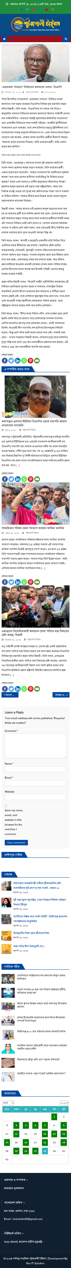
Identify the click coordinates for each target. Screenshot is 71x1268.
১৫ (54, 1134)
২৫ (16, 1151)
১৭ (7, 1142)
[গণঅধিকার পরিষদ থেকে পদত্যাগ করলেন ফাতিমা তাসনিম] (36, 503)
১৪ (44, 1134)
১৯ (25, 1142)
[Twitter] (11, 361)
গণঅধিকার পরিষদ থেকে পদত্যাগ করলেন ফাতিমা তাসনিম (33, 528)
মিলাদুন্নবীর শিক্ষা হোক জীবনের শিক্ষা (31, 933)
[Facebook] (5, 361)
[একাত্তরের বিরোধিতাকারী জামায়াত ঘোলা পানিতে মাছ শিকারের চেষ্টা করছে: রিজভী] (36, 606)
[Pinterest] (30, 361)
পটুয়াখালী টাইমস (32, 92)
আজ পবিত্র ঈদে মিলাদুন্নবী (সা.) (28, 946)
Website (9, 791)
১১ (16, 1134)
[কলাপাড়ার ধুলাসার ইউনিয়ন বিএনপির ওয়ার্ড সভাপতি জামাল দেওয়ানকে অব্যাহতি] (36, 397)
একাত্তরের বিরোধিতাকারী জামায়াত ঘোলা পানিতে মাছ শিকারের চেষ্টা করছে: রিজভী (35, 633)
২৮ (44, 1151)
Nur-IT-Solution (35, 1263)
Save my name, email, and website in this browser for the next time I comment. (14, 822)
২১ (44, 1142)
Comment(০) (50, 92)
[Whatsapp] (24, 361)
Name (9, 763)
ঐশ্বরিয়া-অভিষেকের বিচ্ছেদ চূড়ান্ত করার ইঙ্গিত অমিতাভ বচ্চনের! (62, 694)
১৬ (63, 1134)
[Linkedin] (17, 361)
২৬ (25, 1151)
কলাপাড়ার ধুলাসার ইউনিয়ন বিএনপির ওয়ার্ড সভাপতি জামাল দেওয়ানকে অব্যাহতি (34, 423)
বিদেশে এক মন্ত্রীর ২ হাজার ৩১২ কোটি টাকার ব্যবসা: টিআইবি (12, 694)
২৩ (63, 1142)
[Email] (37, 361)
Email (9, 777)
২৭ (35, 1151)
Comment (11, 731)
